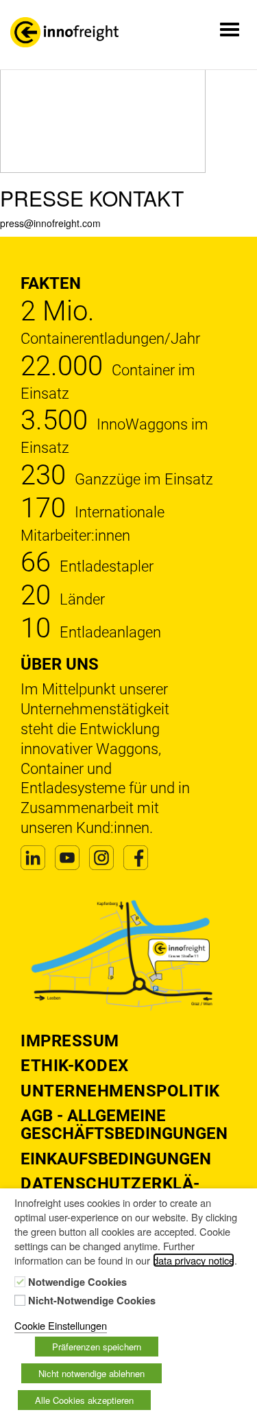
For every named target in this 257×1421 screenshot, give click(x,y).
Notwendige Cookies (77, 1282)
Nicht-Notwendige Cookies (92, 1301)
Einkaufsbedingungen (116, 1158)
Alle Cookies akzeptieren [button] (84, 1400)
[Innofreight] (64, 32)
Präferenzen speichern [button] (96, 1346)
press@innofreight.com (50, 223)
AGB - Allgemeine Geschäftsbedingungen (124, 1124)
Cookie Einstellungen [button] (60, 1325)
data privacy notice (193, 1260)
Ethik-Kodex (75, 1065)
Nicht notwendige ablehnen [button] (91, 1373)
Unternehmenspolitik (120, 1091)
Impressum (70, 1040)
